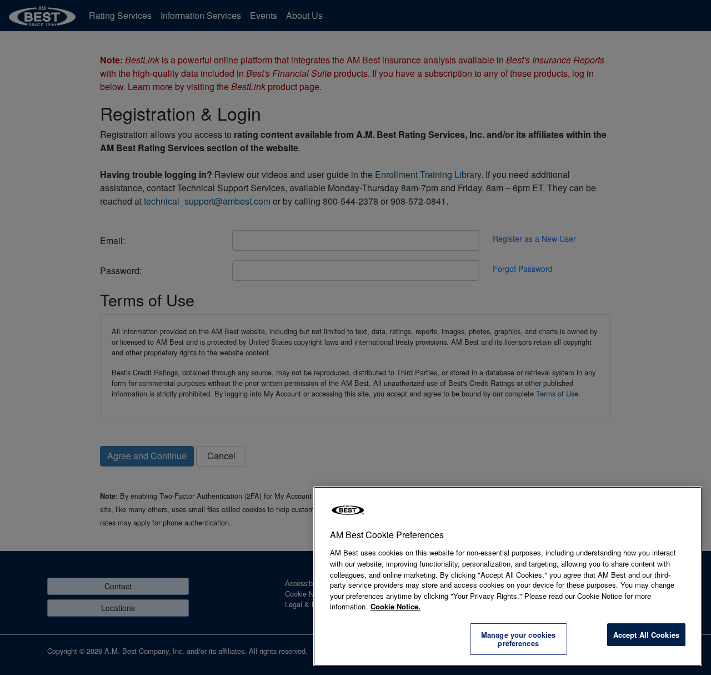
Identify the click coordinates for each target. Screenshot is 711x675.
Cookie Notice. (395, 606)
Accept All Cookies (646, 634)
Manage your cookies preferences (518, 639)
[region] (507, 576)
